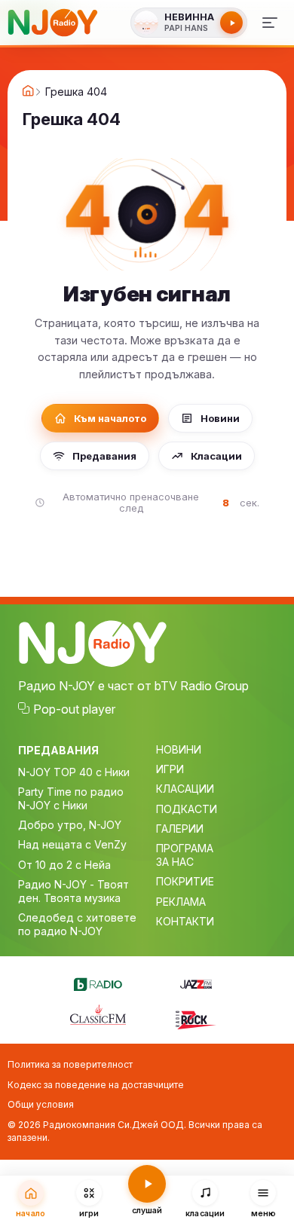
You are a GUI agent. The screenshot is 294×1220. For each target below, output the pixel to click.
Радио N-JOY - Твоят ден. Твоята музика (73, 891)
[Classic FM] (98, 1016)
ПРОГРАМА (184, 848)
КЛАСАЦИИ (185, 788)
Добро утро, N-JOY (69, 824)
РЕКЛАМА (181, 901)
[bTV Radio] (98, 982)
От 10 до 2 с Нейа (64, 864)
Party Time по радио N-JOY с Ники (71, 798)
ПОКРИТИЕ (185, 881)
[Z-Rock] (196, 1018)
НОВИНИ (178, 749)
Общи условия (41, 1104)
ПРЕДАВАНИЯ (58, 750)
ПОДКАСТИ (186, 809)
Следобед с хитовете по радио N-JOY (77, 924)
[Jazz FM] (196, 982)
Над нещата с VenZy (72, 844)
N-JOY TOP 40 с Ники (74, 772)
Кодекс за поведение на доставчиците (96, 1084)
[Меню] (269, 23)
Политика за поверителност (70, 1064)
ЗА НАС (175, 861)
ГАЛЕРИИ (180, 828)
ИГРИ (170, 769)
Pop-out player (74, 709)
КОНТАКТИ (185, 921)
